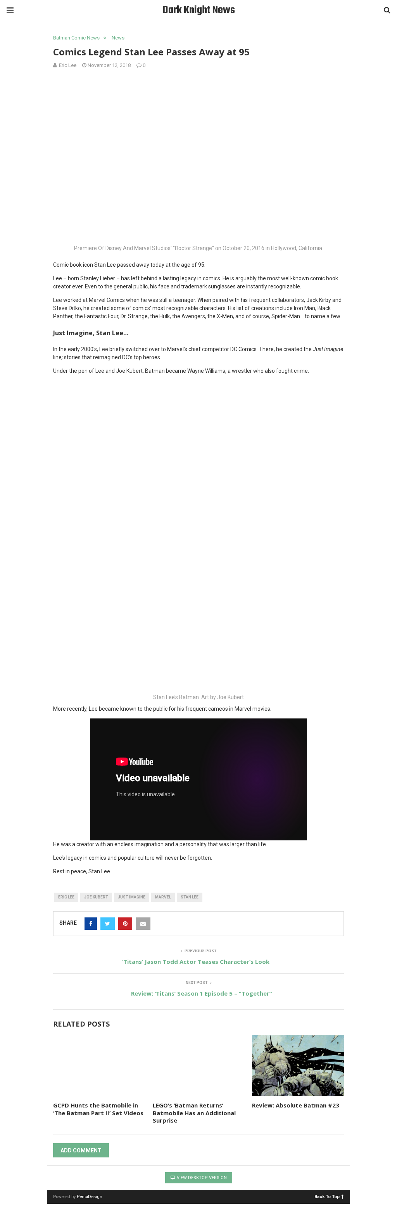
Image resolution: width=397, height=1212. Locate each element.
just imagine (131, 897)
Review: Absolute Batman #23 (295, 1105)
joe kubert (96, 897)
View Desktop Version (201, 1177)
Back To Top (327, 1196)
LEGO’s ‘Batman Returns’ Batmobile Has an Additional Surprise (194, 1112)
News (118, 38)
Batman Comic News (76, 38)
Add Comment (81, 1150)
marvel (163, 897)
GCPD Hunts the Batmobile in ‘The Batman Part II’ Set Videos (98, 1109)
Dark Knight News (198, 10)
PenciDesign (89, 1196)
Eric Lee (66, 897)
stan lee (189, 897)
